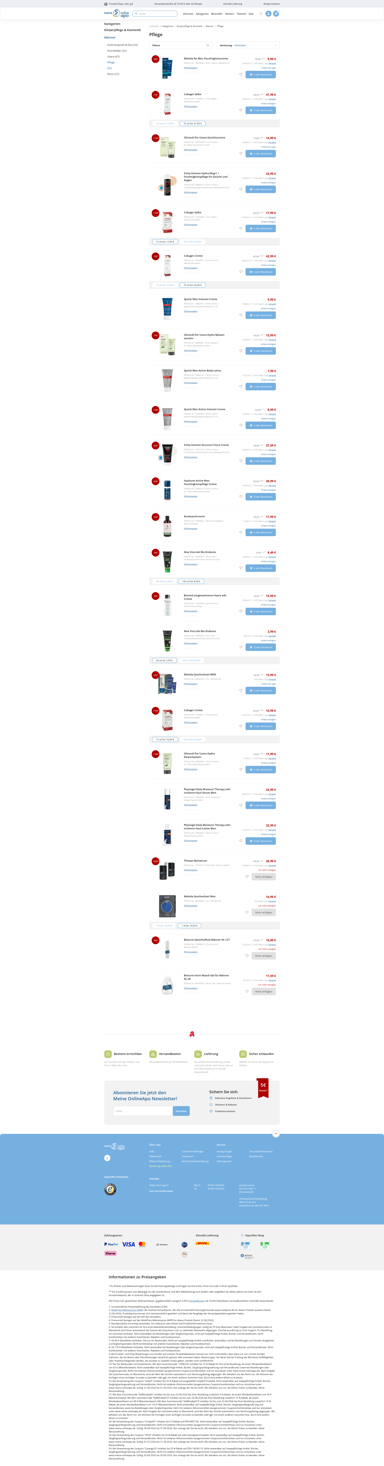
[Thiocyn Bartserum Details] (214, 870)
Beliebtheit (233, 45)
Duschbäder (114, 50)
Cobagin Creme (193, 255)
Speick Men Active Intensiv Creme (204, 409)
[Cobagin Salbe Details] (214, 104)
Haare (110, 56)
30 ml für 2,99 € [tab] (164, 581)
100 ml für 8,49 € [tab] (191, 581)
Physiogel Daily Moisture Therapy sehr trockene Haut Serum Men (207, 790)
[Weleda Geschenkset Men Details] (214, 906)
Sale (251, 13)
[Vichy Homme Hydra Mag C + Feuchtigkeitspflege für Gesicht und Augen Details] (214, 185)
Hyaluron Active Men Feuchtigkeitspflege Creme (200, 482)
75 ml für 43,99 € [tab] (193, 285)
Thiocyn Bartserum (195, 860)
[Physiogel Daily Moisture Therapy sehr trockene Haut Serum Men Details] (214, 799)
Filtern (156, 45)
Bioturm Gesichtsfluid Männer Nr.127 (207, 939)
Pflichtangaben (190, 67)
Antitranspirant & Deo (120, 45)
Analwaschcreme (194, 516)
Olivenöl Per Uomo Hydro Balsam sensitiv (204, 336)
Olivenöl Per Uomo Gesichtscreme (204, 137)
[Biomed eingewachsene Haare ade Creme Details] (214, 605)
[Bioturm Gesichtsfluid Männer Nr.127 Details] (214, 949)
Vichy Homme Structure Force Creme (206, 445)
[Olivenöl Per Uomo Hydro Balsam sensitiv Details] (214, 344)
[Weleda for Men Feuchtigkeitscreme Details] (214, 68)
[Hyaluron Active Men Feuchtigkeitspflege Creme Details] (214, 490)
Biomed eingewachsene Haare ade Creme (205, 597)
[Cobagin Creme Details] (214, 265)
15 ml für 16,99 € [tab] (165, 285)
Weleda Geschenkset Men (200, 896)
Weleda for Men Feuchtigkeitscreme (206, 58)
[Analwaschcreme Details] (214, 526)
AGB (151, 1151)
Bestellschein (256, 1156)
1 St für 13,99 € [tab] (164, 925)
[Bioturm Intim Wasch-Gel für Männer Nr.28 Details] (214, 985)
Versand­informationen (261, 1151)
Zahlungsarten (224, 1161)
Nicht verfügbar (263, 876)
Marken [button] (229, 13)
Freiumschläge (224, 1156)
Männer (110, 37)
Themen (241, 13)
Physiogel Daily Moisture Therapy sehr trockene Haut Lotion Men (207, 826)
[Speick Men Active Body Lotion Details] (214, 380)
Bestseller (217, 13)
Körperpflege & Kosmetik (122, 30)
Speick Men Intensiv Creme (200, 299)
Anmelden (181, 1111)
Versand (272, 63)
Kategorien (112, 24)
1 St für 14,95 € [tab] (190, 925)
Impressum (188, 1156)
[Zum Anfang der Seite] (276, 1134)
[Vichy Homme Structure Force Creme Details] (214, 454)
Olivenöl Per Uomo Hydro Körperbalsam (199, 755)
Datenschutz (155, 1156)
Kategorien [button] (202, 13)
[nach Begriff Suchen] (135, 13)
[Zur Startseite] (116, 14)
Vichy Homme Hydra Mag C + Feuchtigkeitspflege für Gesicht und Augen (206, 176)
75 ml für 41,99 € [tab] (193, 123)
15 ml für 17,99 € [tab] (165, 123)
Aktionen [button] (188, 13)
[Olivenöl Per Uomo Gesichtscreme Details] (214, 147)
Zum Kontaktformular (161, 1191)
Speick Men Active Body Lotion (202, 370)
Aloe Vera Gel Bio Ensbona (200, 552)
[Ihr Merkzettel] (261, 14)
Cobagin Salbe (192, 94)
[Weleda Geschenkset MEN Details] (214, 684)
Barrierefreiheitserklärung (195, 1161)
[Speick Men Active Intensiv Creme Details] (214, 419)
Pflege (111, 62)
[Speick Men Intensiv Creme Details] (214, 309)
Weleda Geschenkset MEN (200, 674)
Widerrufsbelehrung (159, 1161)
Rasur (110, 74)
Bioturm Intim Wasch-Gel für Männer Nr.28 (206, 977)
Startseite (154, 26)
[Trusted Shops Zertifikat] (110, 1189)
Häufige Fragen (224, 1151)
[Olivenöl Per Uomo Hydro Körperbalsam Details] (214, 763)
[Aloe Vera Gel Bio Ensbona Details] (214, 562)
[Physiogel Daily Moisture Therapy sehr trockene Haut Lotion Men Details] (214, 834)
